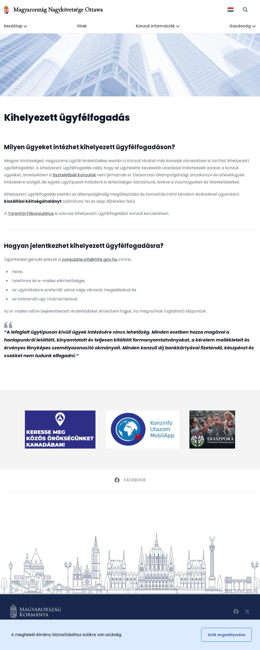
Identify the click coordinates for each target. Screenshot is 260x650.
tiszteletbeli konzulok (74, 175)
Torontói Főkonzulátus (31, 213)
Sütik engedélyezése (226, 634)
